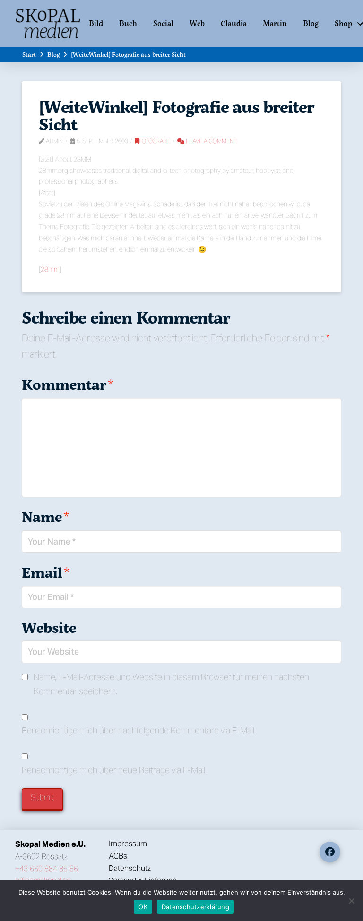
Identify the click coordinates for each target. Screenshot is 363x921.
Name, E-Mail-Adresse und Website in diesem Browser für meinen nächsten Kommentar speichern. (171, 684)
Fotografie (155, 141)
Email (45, 572)
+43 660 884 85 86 (46, 869)
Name (45, 516)
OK (142, 907)
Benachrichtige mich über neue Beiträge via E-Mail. (114, 770)
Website (49, 627)
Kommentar (67, 384)
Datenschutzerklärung (195, 907)
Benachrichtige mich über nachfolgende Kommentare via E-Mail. (139, 730)
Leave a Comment (210, 141)
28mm (50, 269)
